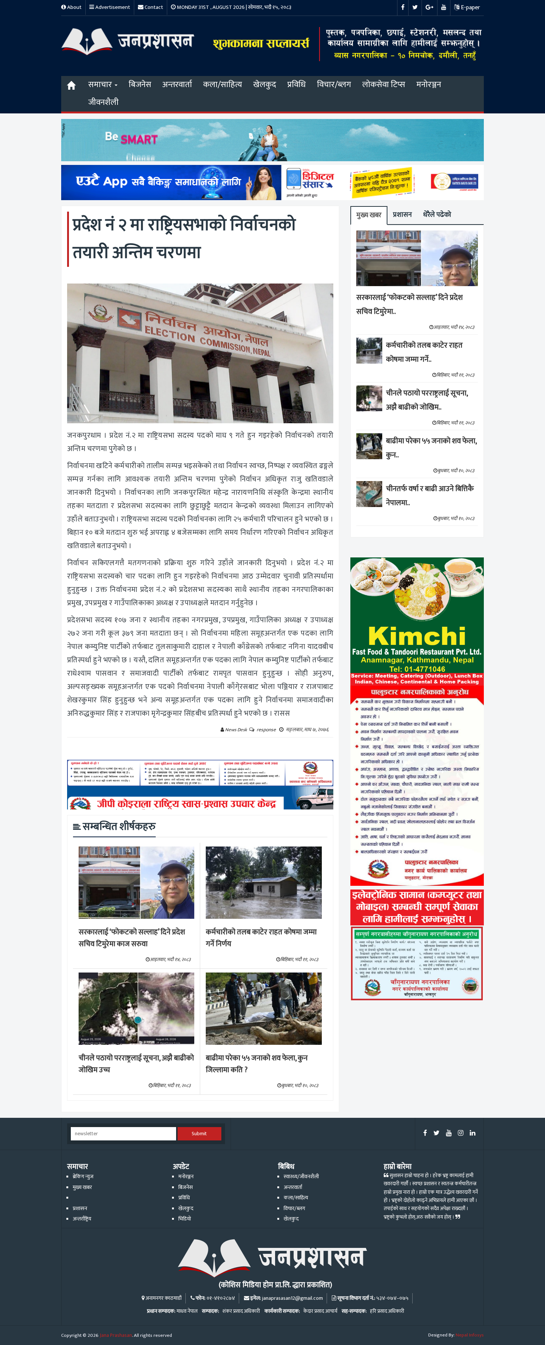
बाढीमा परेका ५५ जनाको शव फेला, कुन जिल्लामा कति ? (257, 1064)
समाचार (101, 85)
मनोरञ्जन (428, 85)
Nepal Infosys (470, 1335)
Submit (199, 1134)
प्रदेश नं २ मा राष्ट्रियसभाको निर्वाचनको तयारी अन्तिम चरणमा (184, 238)
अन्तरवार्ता (177, 85)
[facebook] (425, 1133)
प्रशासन (402, 215)
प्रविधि (296, 85)
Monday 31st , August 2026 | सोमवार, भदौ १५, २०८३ (233, 7)
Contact (153, 7)
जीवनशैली (103, 102)
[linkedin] (472, 1133)
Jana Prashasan (116, 1335)
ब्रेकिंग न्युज (83, 1176)
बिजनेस (140, 85)
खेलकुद (264, 85)
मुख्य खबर (369, 215)
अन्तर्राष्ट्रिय (82, 1219)
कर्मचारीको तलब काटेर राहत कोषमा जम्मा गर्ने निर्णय (261, 938)
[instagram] (460, 1133)
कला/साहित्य (222, 85)
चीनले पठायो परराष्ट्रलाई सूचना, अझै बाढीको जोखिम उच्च (136, 1064)
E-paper (469, 8)
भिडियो (184, 1219)
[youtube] (449, 1133)
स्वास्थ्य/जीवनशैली (301, 1176)
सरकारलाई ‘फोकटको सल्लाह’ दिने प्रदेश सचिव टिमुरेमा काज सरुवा (132, 938)
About (74, 7)
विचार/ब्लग (334, 85)
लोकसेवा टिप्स (383, 85)
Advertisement (112, 7)
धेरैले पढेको (437, 215)
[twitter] (436, 1133)
